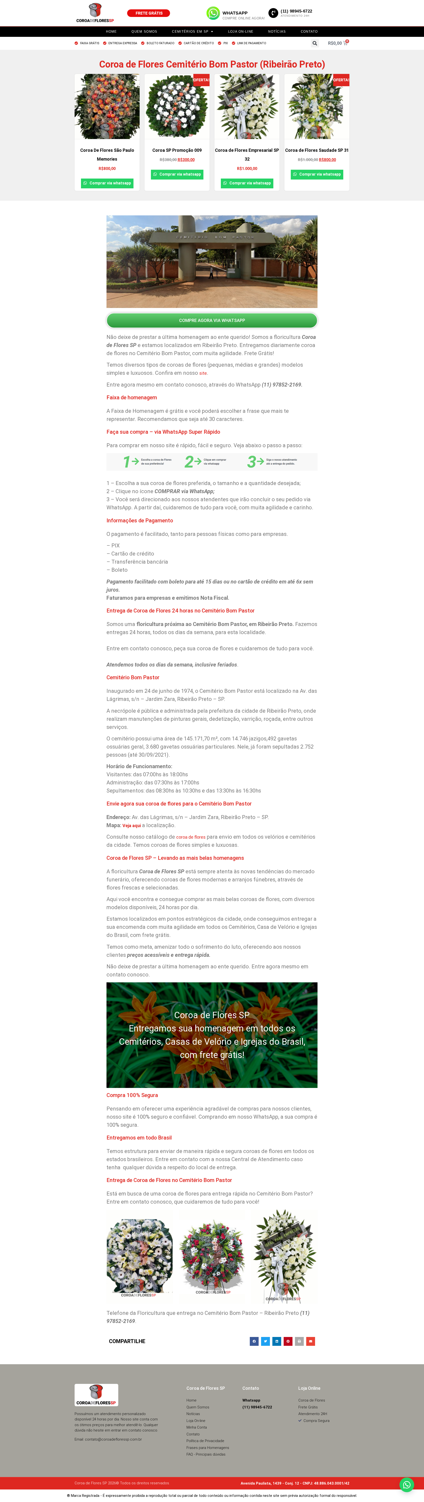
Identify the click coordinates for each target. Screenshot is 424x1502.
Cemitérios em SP (190, 31)
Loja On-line (241, 31)
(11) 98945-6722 (296, 11)
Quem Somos (144, 31)
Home (111, 31)
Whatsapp (235, 13)
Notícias (277, 31)
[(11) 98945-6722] (273, 13)
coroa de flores (191, 837)
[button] (315, 43)
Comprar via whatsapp (110, 183)
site (203, 373)
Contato (309, 31)
